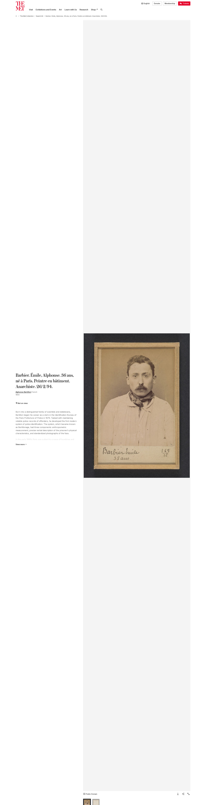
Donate (157, 3)
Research (84, 9)
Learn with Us (71, 9)
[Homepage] (20, 5)
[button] (137, 405)
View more (20, 444)
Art (60, 9)
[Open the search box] (101, 9)
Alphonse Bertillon (23, 392)
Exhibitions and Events (46, 9)
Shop (93, 9)
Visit (31, 9)
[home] (17, 16)
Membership (170, 3)
